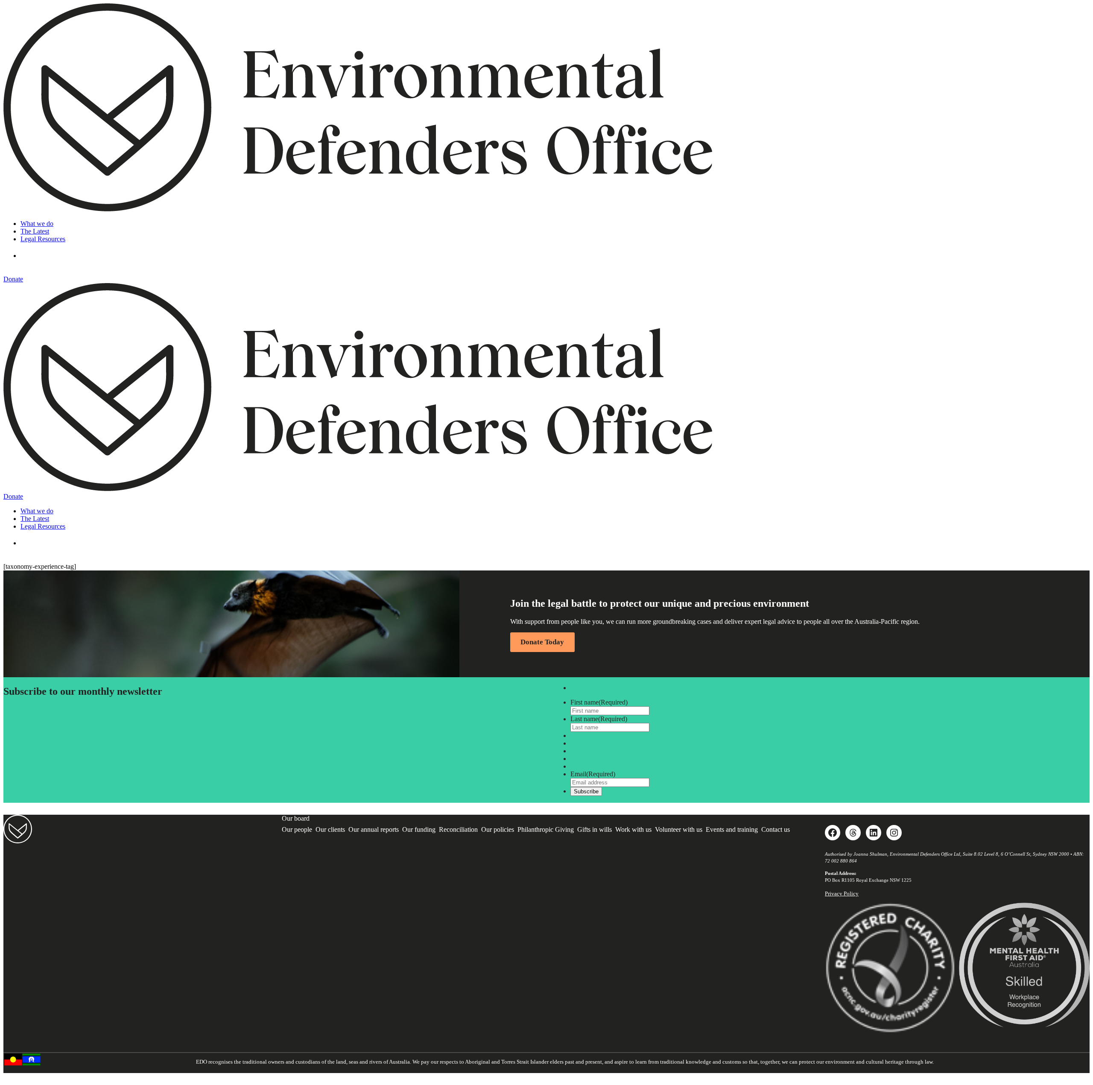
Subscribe (586, 791)
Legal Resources (42, 239)
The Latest (34, 231)
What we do (36, 223)
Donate (13, 279)
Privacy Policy (842, 893)
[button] (33, 255)
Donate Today (542, 642)
